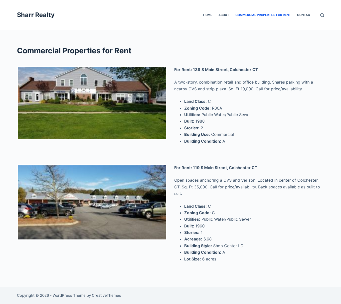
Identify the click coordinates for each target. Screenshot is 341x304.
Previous (10, 103)
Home (207, 15)
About (223, 15)
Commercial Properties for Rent (263, 15)
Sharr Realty (36, 15)
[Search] (322, 15)
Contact (304, 15)
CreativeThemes (106, 295)
